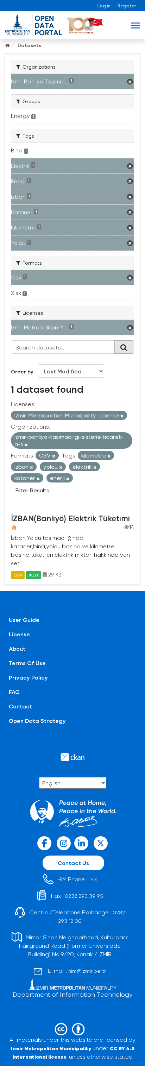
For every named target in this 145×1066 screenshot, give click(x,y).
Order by (22, 371)
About (17, 648)
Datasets (29, 45)
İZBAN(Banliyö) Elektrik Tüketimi (70, 518)
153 (93, 879)
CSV (17, 575)
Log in (104, 5)
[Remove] (122, 415)
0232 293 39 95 (84, 895)
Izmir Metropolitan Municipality (51, 1048)
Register (127, 5)
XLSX (34, 575)
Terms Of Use (27, 663)
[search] (124, 347)
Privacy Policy (28, 677)
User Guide (24, 619)
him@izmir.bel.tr (87, 970)
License (19, 634)
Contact (20, 706)
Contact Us (73, 862)
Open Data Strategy (37, 720)
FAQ (14, 691)
